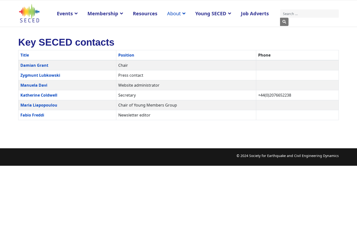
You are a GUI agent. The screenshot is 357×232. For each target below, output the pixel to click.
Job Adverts (255, 13)
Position (126, 55)
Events (65, 13)
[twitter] (31, 158)
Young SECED (210, 13)
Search (284, 22)
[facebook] (22, 158)
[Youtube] (41, 158)
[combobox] (309, 13)
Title (24, 55)
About (174, 13)
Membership (102, 13)
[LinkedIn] (50, 158)
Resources (145, 13)
